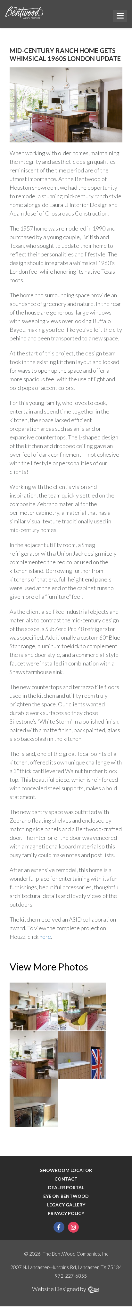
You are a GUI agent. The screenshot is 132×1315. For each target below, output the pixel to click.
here (45, 936)
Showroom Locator (66, 1170)
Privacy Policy (66, 1213)
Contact (66, 1179)
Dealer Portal (66, 1187)
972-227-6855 (71, 1276)
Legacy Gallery (66, 1204)
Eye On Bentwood (66, 1196)
